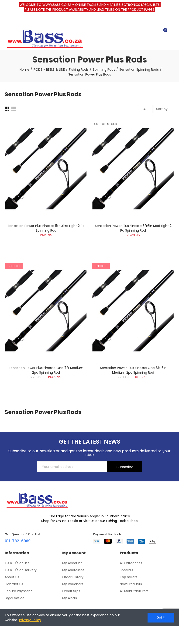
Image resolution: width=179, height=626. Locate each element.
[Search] (155, 32)
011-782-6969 (18, 541)
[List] (13, 109)
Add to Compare (75, 125)
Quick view (75, 144)
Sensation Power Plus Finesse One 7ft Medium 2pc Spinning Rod (46, 370)
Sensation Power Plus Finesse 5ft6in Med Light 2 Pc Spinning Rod (133, 228)
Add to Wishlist (75, 135)
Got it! (161, 617)
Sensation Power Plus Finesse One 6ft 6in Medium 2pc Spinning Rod (133, 370)
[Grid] (7, 109)
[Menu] (7, 20)
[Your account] (172, 32)
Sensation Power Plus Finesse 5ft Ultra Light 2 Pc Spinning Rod (46, 228)
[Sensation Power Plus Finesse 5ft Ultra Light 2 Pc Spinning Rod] (46, 169)
